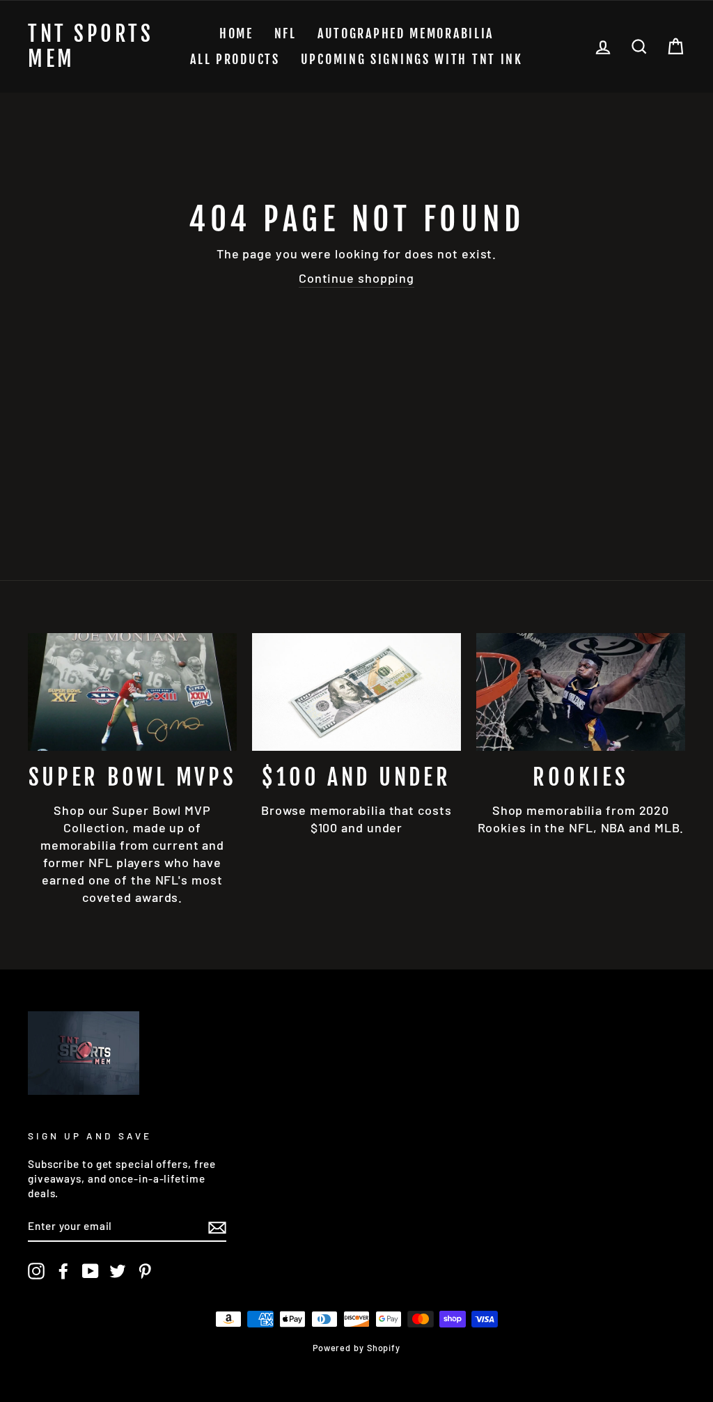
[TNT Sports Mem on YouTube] (90, 1271)
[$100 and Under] (356, 692)
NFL (285, 33)
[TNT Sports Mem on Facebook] (63, 1271)
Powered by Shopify (356, 1347)
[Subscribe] (217, 1226)
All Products (234, 59)
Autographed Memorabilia (406, 33)
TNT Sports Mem (90, 47)
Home (236, 33)
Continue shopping (356, 278)
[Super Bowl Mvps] (132, 692)
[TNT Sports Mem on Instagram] (36, 1271)
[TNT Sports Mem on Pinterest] (144, 1271)
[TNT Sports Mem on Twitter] (117, 1271)
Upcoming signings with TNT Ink (412, 59)
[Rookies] (580, 692)
